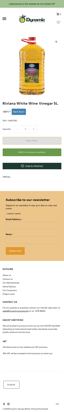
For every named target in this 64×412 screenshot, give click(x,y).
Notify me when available (31, 152)
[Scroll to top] (57, 403)
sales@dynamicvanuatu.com (16, 311)
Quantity (7, 129)
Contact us (8, 279)
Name (10, 234)
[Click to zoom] (56, 41)
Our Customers (10, 290)
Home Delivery (9, 286)
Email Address (14, 219)
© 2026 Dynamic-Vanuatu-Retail (16, 409)
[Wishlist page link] (58, 23)
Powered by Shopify (39, 409)
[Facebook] (4, 404)
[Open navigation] (8, 19)
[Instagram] (8, 404)
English (11, 384)
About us (7, 275)
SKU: (5, 120)
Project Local (8, 294)
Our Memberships (11, 283)
